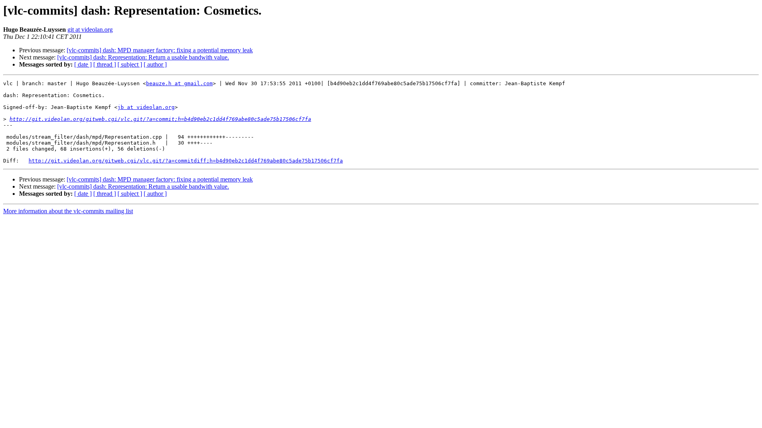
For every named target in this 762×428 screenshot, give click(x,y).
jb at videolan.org (146, 107)
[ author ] (155, 64)
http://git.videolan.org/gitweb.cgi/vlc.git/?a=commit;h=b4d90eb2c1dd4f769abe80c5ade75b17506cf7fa (160, 119)
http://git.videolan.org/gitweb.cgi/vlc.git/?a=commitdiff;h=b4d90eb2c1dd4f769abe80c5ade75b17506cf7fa (186, 161)
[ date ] (83, 64)
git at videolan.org (90, 29)
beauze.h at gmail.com (179, 83)
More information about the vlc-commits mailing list (68, 211)
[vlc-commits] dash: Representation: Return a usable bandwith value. (143, 57)
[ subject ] (129, 64)
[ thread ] (104, 64)
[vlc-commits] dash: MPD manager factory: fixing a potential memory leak (160, 50)
